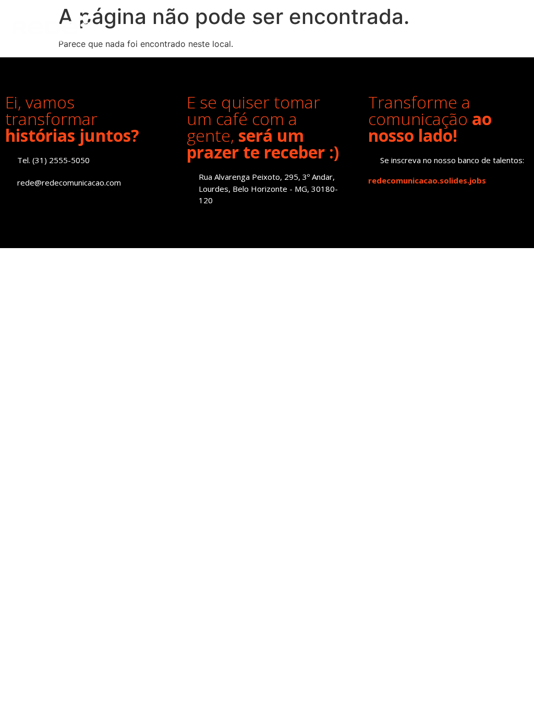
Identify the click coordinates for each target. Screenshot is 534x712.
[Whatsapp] (82, 205)
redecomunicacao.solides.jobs (427, 180)
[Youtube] (58, 205)
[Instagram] (35, 205)
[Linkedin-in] (11, 205)
